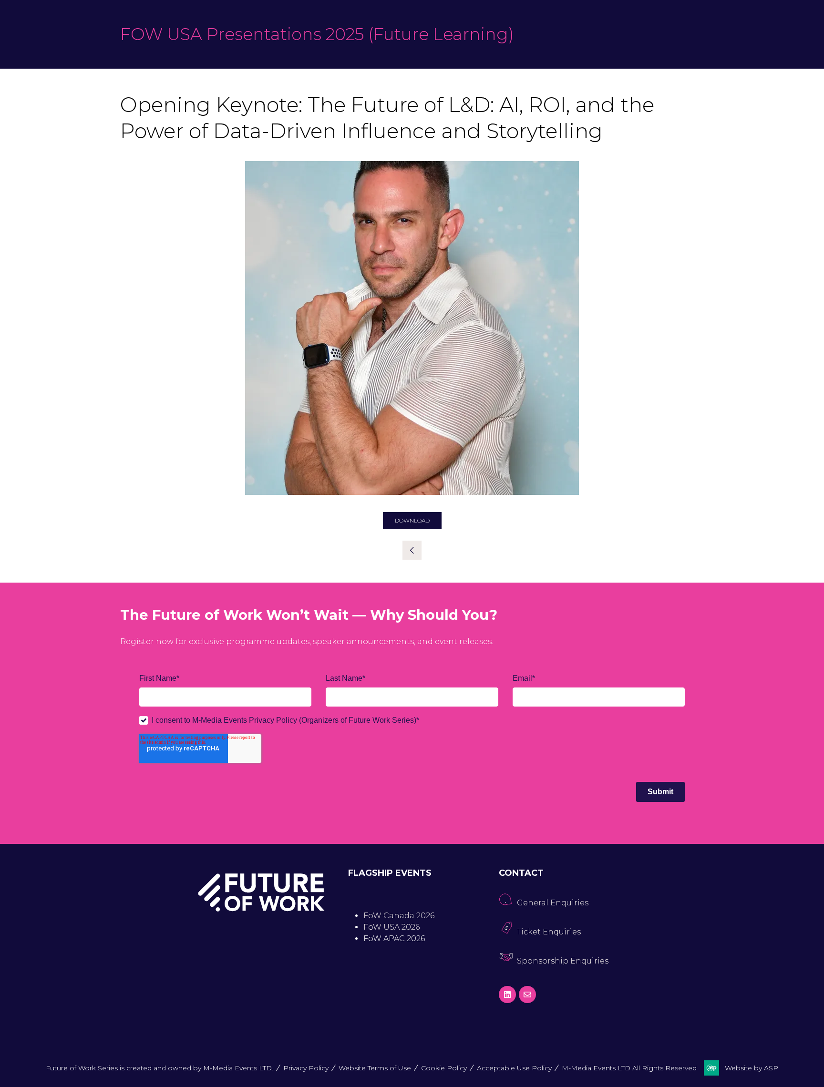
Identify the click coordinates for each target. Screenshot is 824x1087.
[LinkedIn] (507, 994)
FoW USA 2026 (391, 927)
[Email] (527, 994)
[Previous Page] (412, 550)
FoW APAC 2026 (394, 938)
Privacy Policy (306, 1068)
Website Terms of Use (375, 1068)
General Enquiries (552, 902)
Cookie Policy (444, 1068)
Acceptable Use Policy (514, 1068)
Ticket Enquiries (549, 931)
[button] (412, 520)
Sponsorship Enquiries (562, 960)
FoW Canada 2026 (398, 915)
